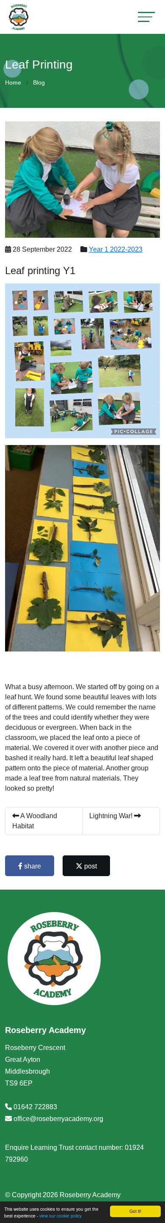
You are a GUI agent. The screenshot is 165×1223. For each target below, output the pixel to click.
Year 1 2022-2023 (116, 249)
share (31, 866)
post (89, 866)
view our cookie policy (60, 1215)
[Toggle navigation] (146, 16)
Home (13, 82)
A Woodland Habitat (34, 821)
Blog (39, 82)
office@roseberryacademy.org (58, 1118)
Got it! (135, 1211)
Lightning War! (111, 815)
